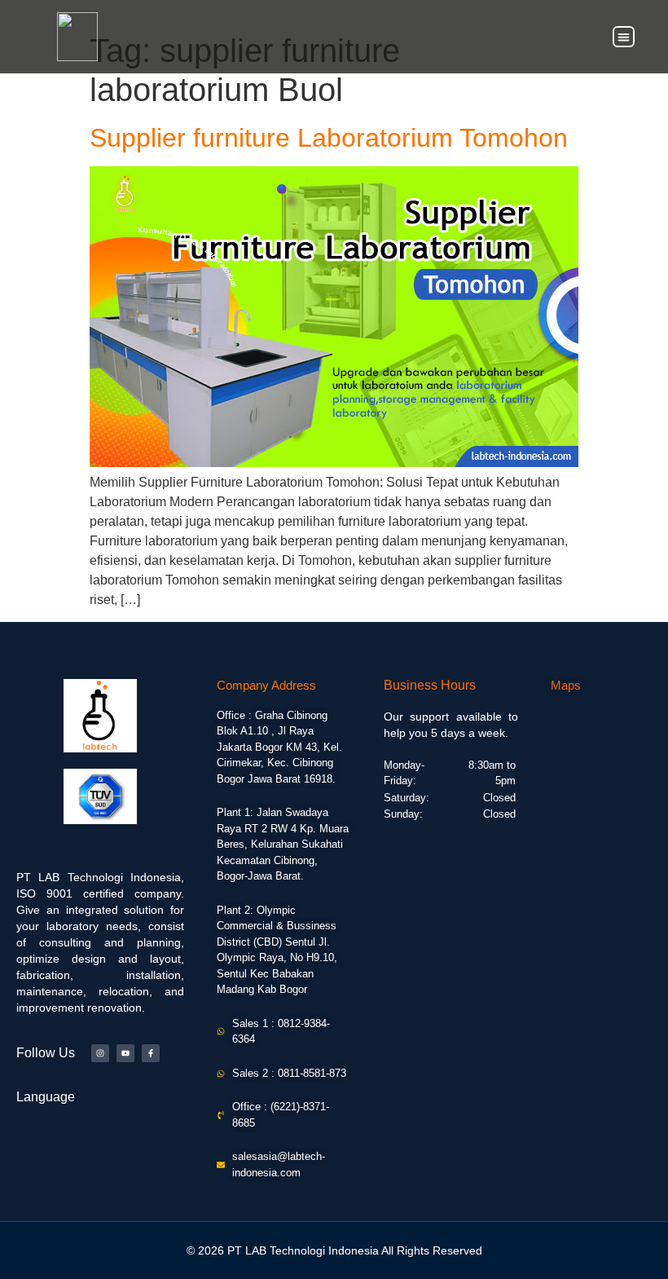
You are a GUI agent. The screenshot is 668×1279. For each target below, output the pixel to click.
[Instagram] (100, 1053)
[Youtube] (125, 1053)
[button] (624, 37)
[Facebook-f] (151, 1053)
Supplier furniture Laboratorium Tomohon (329, 137)
